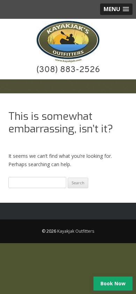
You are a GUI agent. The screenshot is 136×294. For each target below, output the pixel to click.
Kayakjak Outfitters (75, 231)
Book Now (113, 283)
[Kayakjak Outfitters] (68, 61)
